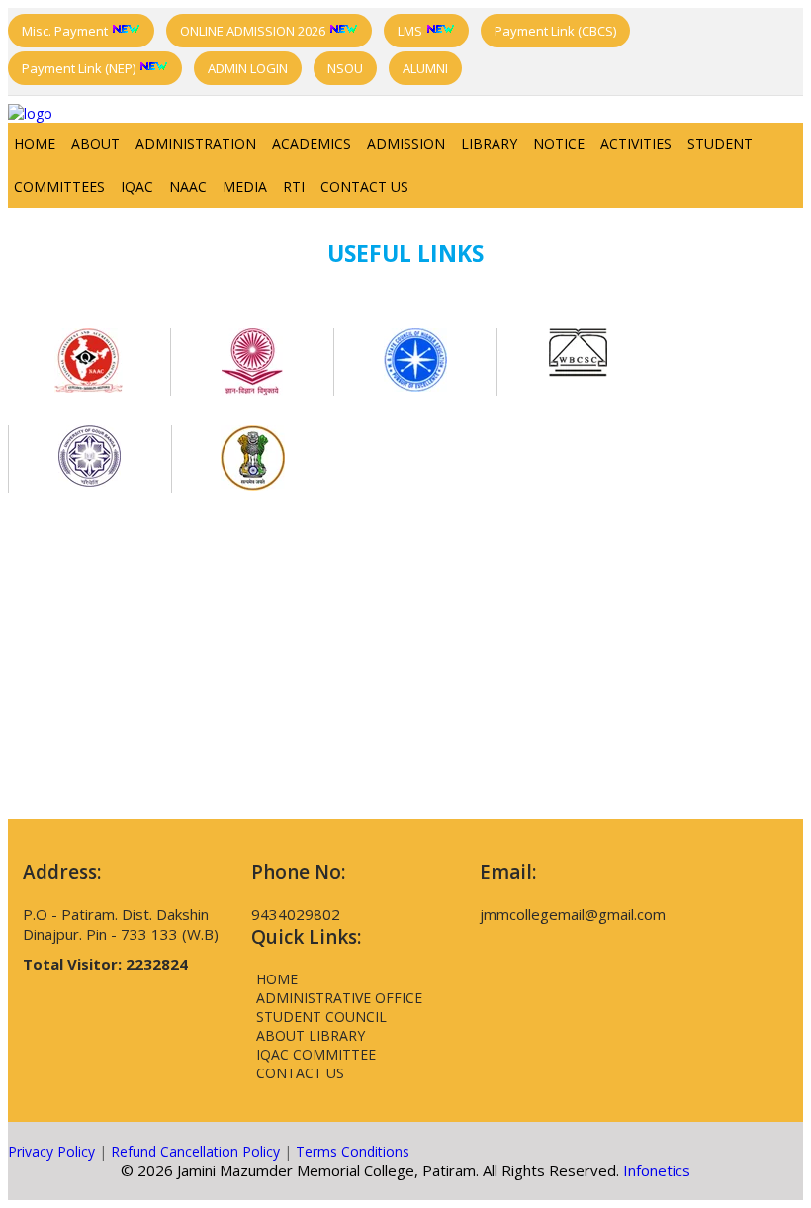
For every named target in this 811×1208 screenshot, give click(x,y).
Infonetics (656, 1170)
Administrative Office (339, 997)
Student (720, 144)
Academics (311, 144)
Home (34, 144)
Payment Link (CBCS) (555, 31)
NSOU (345, 68)
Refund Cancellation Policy (195, 1151)
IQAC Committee (316, 1054)
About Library (310, 1035)
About (95, 144)
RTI (294, 186)
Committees (59, 186)
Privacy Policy (51, 1151)
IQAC (137, 186)
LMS (411, 31)
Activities (636, 144)
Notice (559, 144)
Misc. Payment (66, 31)
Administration (195, 144)
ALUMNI (425, 68)
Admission (406, 144)
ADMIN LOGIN (248, 68)
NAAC (188, 186)
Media (245, 186)
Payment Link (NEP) (80, 68)
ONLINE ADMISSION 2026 (254, 31)
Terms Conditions (352, 1151)
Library (489, 144)
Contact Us (364, 186)
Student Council (321, 1016)
